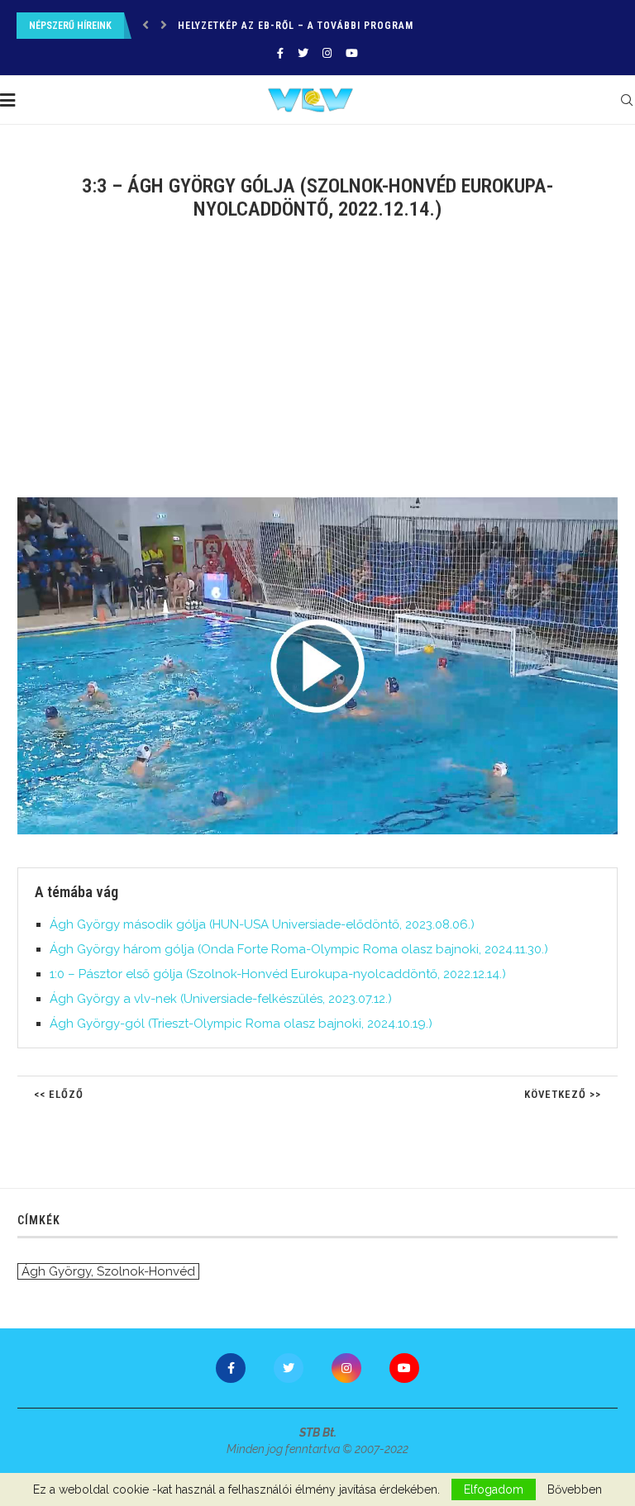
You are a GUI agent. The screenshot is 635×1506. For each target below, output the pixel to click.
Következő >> (562, 1094)
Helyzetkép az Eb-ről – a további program (295, 25)
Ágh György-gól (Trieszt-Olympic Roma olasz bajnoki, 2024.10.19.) (241, 1023)
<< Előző (59, 1094)
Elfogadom (493, 1489)
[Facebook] (280, 53)
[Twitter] (303, 53)
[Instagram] (327, 53)
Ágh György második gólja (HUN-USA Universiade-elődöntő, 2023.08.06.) (262, 924)
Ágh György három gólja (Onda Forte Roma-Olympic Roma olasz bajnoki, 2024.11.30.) (299, 949)
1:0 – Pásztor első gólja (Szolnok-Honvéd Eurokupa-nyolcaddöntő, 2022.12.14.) (278, 974)
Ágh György (56, 1271)
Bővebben (574, 1489)
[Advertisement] (317, 369)
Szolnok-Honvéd (146, 1271)
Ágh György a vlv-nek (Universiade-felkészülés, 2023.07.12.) (221, 998)
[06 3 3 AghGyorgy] (325, 503)
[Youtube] (352, 53)
